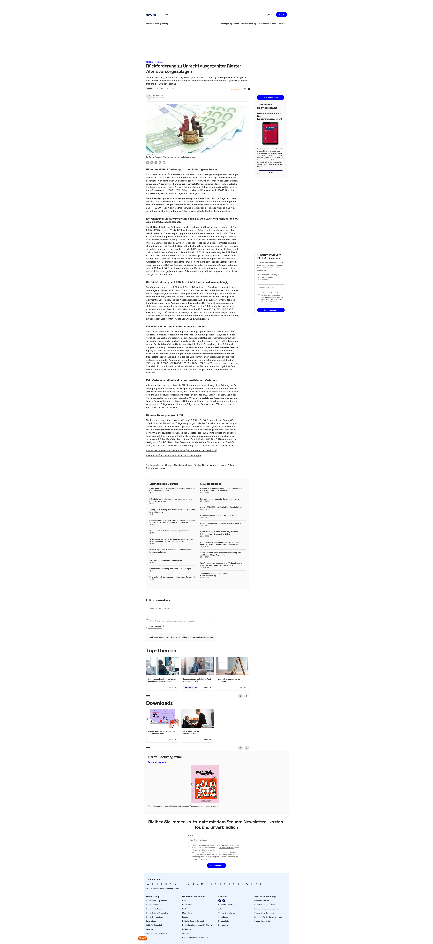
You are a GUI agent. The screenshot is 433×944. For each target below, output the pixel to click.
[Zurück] (240, 696)
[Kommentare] (249, 89)
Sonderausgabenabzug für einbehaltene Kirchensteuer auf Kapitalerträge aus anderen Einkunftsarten (172, 521)
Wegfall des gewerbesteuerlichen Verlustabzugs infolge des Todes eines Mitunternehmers (221, 564)
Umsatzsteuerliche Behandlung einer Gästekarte (220, 523)
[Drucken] (244, 89)
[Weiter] (246, 696)
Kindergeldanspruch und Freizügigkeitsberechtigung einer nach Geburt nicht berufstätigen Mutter (222, 543)
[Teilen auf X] (152, 163)
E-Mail (190, 836)
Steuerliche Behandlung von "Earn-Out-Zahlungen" (170, 568)
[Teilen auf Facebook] (156, 163)
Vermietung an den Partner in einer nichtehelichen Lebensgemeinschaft (170, 551)
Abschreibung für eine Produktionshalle (165, 560)
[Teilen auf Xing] (160, 163)
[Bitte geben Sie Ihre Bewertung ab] (239, 89)
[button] (281, 14)
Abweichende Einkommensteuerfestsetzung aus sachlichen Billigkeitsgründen (220, 553)
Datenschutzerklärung (227, 848)
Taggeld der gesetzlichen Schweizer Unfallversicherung (215, 574)
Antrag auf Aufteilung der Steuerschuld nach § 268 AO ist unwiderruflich (172, 511)
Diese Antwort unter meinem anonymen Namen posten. (172, 621)
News (149, 88)
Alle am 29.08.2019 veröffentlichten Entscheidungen (173, 455)
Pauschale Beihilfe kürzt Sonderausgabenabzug (169, 531)
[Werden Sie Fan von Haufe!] (223, 900)
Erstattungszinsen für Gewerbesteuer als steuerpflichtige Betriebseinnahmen (172, 489)
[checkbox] (147, 620)
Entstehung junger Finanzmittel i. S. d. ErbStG (219, 515)
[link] (149, 23)
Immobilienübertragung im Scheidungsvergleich (220, 499)
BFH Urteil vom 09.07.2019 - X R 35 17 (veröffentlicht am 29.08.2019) (181, 450)
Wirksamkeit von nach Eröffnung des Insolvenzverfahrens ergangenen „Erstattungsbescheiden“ (172, 540)
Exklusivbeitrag (190, 687)
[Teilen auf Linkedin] (164, 163)
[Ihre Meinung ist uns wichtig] (142, 938)
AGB (222, 845)
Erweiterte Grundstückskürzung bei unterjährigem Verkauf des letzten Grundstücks (221, 489)
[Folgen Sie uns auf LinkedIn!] (219, 900)
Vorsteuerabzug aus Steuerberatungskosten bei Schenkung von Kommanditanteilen (220, 533)
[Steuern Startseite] (151, 14)
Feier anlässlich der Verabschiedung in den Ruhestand (172, 577)
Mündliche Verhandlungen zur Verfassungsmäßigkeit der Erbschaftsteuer (171, 500)
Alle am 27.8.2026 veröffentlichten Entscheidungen (221, 507)
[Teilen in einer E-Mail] (148, 163)
